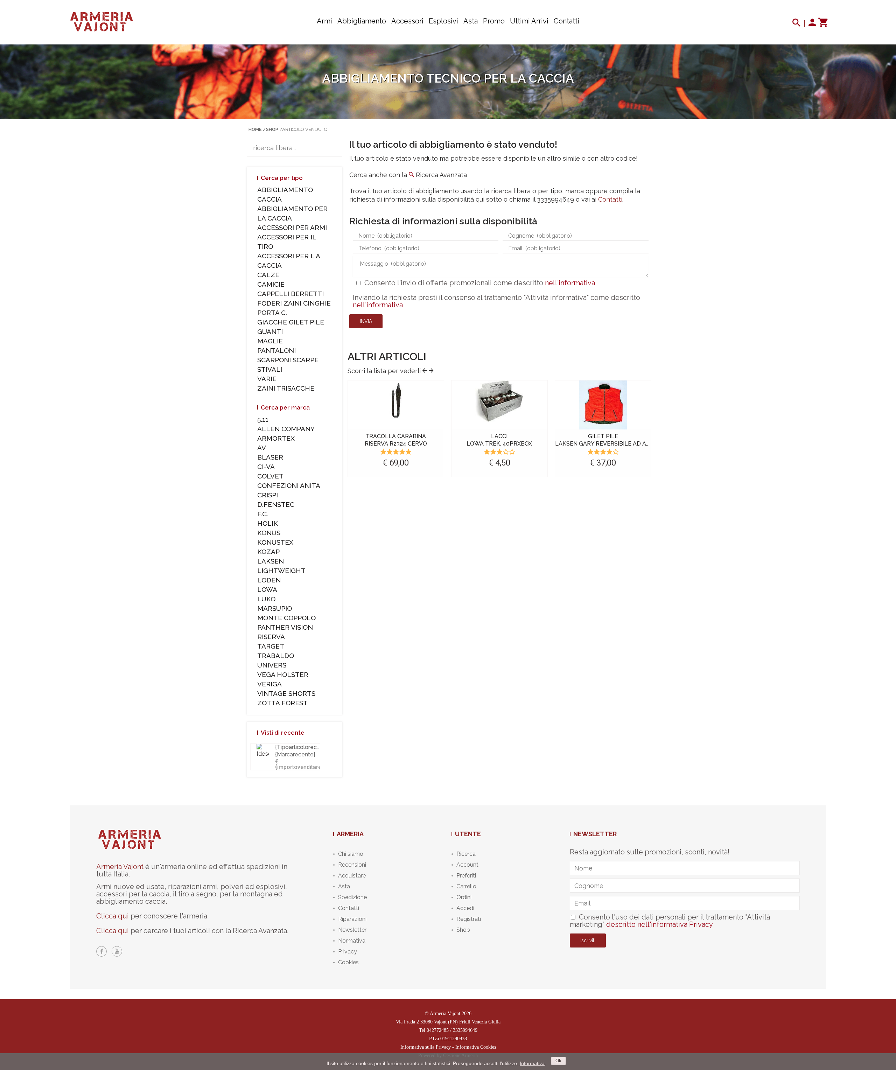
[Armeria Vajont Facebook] (101, 951)
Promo (494, 21)
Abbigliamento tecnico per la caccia (448, 78)
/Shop (270, 129)
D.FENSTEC (275, 504)
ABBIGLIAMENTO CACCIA (285, 194)
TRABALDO (275, 655)
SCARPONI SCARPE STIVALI (287, 364)
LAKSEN (270, 561)
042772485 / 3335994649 (452, 1030)
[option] (396, 430)
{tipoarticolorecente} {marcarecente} (302, 751)
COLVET (270, 476)
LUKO (266, 599)
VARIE (266, 379)
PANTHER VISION (285, 627)
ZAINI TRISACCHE (285, 388)
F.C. (262, 514)
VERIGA (269, 684)
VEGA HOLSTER (282, 674)
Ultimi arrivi (529, 21)
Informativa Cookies (475, 1047)
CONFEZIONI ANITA (288, 485)
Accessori (407, 21)
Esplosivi (443, 21)
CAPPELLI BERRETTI (290, 294)
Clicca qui (112, 916)
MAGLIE (270, 341)
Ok (558, 1060)
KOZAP (268, 551)
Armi (324, 21)
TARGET (270, 646)
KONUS (268, 533)
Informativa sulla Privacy (425, 1047)
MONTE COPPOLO (286, 618)
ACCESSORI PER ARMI (292, 227)
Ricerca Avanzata (440, 175)
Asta (470, 21)
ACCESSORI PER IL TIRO (286, 241)
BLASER (270, 457)
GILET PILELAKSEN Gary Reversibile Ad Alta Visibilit (618, 440)
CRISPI (267, 495)
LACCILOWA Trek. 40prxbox (499, 440)
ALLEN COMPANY (286, 429)
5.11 (262, 419)
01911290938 (453, 1038)
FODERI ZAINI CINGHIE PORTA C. (294, 307)
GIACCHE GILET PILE (290, 322)
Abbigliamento (361, 21)
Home (254, 129)
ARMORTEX (276, 438)
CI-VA (266, 466)
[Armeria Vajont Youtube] (117, 951)
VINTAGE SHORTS (286, 693)
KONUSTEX (275, 542)
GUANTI (270, 331)
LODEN (269, 580)
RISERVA (271, 637)
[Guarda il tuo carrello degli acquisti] (823, 24)
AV (261, 448)
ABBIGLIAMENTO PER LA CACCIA (292, 213)
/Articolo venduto (304, 129)
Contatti (566, 21)
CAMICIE (271, 284)
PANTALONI (276, 350)
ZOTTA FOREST (282, 703)
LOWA (267, 589)
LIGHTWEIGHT (281, 570)
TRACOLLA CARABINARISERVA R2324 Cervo (396, 440)
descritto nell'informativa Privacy (659, 924)
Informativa (532, 1063)
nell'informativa (570, 283)
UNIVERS (271, 665)
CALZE (268, 275)
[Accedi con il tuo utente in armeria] (812, 24)
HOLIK (267, 523)
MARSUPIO (274, 608)
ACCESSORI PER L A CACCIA (288, 260)
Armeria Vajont (120, 866)
